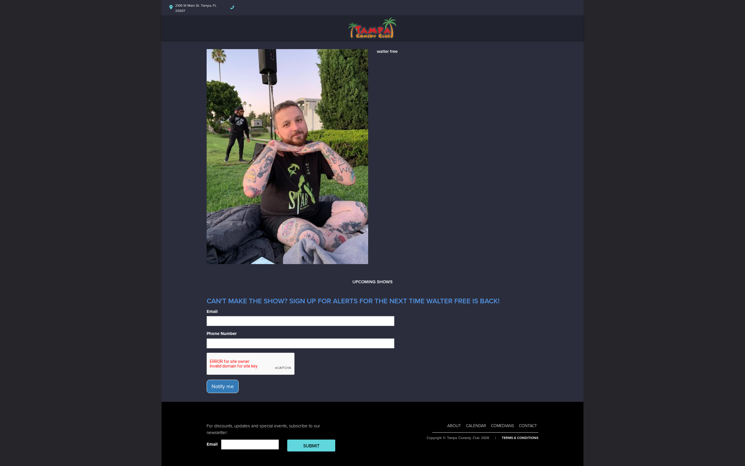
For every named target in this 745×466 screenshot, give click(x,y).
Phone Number (222, 333)
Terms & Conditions (520, 438)
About (454, 425)
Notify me (223, 386)
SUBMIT (311, 446)
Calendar (476, 425)
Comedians (502, 425)
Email (212, 311)
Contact (528, 425)
